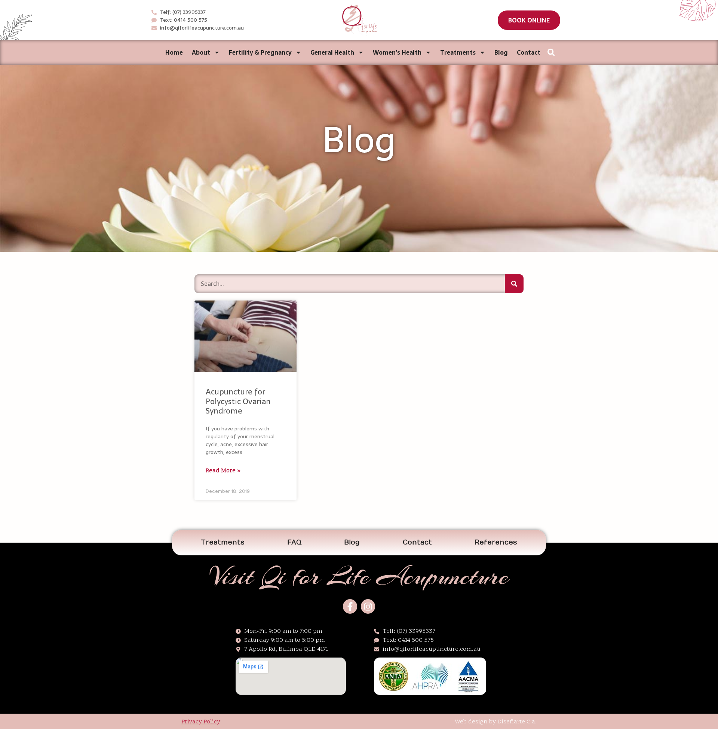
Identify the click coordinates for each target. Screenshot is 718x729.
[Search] (514, 283)
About (201, 52)
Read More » (223, 471)
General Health (332, 52)
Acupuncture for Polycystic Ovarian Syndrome (238, 401)
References (496, 542)
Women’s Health (397, 52)
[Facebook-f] (350, 606)
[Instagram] (368, 606)
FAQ (294, 542)
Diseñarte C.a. (517, 722)
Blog (501, 52)
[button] (529, 20)
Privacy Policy (200, 722)
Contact (528, 52)
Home (174, 52)
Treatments (458, 52)
